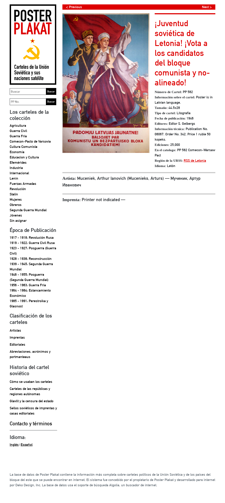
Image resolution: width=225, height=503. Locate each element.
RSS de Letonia (195, 160)
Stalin (14, 194)
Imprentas (17, 337)
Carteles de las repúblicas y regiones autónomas (30, 391)
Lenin (14, 178)
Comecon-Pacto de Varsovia (30, 141)
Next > (207, 7)
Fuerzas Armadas (23, 184)
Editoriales (17, 344)
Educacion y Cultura (24, 157)
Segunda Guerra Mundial (28, 210)
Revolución (18, 189)
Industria (16, 168)
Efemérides (18, 162)
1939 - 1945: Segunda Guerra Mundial (31, 266)
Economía (17, 152)
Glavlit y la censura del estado (31, 401)
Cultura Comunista (23, 147)
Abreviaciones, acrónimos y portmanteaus (30, 354)
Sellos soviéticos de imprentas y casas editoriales (33, 410)
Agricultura (18, 125)
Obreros (16, 205)
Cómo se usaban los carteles (31, 382)
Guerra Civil (18, 131)
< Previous (74, 7)
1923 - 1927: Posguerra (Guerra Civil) (33, 250)
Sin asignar (18, 220)
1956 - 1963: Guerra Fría (28, 285)
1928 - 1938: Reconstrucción (31, 259)
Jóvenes (16, 215)
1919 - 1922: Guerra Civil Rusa (32, 243)
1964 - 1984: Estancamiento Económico (30, 293)
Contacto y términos (31, 423)
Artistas (15, 330)
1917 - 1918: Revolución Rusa (32, 237)
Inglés (14, 444)
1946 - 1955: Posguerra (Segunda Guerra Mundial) (29, 277)
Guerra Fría (18, 136)
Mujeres (16, 199)
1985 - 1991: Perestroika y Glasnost (29, 303)
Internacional (19, 173)
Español (27, 444)
